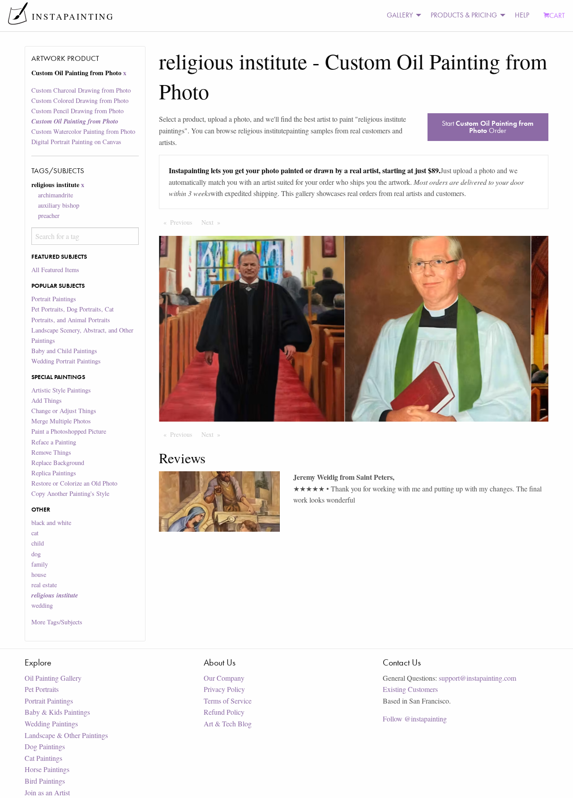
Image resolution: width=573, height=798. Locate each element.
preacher (49, 215)
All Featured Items (55, 269)
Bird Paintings (45, 780)
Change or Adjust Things (63, 410)
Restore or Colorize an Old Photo (74, 483)
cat (34, 533)
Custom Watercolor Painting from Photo (83, 131)
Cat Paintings (43, 758)
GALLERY (400, 15)
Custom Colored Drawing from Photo (79, 100)
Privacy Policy (224, 689)
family (39, 564)
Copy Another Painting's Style (70, 493)
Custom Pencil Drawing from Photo (77, 111)
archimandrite (55, 195)
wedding (42, 605)
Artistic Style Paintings (61, 390)
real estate (44, 584)
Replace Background (57, 462)
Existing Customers (410, 689)
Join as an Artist (47, 792)
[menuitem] (401, 15)
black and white (51, 522)
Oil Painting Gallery (53, 678)
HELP (522, 15)
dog (36, 554)
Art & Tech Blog (228, 723)
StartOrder (488, 127)
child (37, 543)
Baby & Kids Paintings (57, 712)
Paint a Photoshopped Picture (68, 431)
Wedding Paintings (51, 723)
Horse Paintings (47, 769)
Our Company (224, 678)
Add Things (46, 400)
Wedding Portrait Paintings (66, 361)
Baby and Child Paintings (64, 350)
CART (557, 15)
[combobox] (84, 236)
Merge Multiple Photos (61, 421)
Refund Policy (224, 712)
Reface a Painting (53, 442)
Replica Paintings (53, 473)
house (38, 574)
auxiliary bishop (58, 205)
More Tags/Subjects (56, 622)
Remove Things (51, 452)
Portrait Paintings (53, 298)
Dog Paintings (45, 746)
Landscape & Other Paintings (66, 735)
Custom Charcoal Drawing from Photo (81, 90)
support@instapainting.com (477, 678)
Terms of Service (228, 700)
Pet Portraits (42, 689)
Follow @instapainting (415, 718)
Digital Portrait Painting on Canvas (76, 141)
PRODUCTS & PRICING (464, 15)
